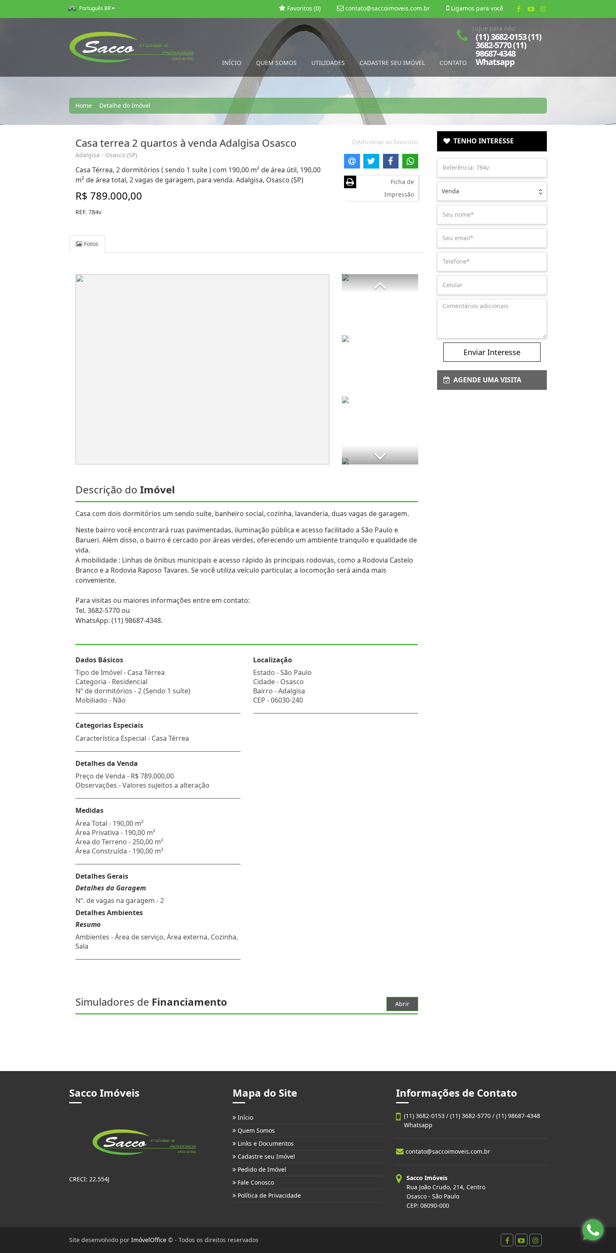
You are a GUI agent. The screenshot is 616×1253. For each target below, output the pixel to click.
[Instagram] (543, 9)
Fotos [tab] (90, 244)
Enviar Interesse (491, 352)
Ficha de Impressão (399, 188)
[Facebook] (518, 9)
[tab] (492, 141)
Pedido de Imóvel (261, 1169)
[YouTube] (530, 9)
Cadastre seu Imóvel (265, 1156)
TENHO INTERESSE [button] (482, 140)
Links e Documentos (265, 1143)
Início (244, 1117)
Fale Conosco (255, 1182)
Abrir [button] (402, 1004)
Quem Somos (255, 1130)
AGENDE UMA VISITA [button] (485, 379)
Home (83, 105)
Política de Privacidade (268, 1195)
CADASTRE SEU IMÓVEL (392, 63)
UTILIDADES (328, 63)
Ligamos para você (476, 8)
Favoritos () (303, 8)
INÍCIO (231, 63)
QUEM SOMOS (276, 63)
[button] (380, 283)
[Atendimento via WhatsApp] (592, 1229)
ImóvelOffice (148, 1240)
